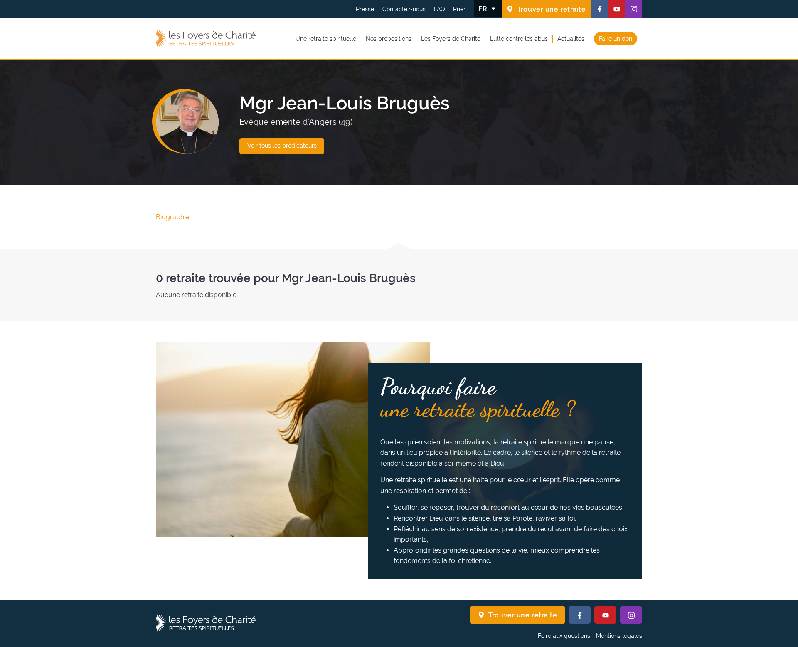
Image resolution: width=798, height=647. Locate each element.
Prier (459, 9)
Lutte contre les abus (519, 38)
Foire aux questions (564, 635)
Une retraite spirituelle (326, 38)
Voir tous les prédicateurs (282, 145)
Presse (365, 9)
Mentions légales (619, 635)
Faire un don (615, 38)
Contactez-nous (404, 9)
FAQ (439, 9)
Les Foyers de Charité (450, 38)
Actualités (570, 38)
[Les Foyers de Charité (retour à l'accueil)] (206, 38)
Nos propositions (388, 38)
